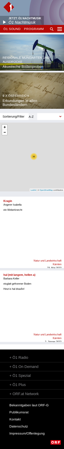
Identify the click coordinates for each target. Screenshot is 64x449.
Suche (51, 29)
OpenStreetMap (46, 190)
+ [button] (5, 127)
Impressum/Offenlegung (27, 433)
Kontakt (15, 419)
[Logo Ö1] (8, 7)
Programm (34, 29)
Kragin (7, 201)
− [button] (5, 132)
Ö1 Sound (12, 29)
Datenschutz (18, 426)
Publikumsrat (19, 412)
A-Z (31, 116)
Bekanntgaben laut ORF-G (29, 405)
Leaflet (33, 190)
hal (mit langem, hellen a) (19, 274)
